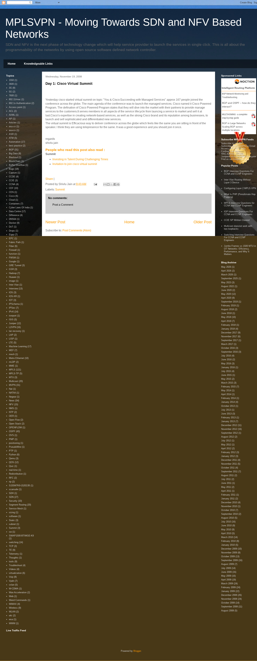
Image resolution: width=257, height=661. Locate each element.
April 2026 (226, 270)
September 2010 (229, 514)
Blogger (137, 651)
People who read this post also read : (75, 150)
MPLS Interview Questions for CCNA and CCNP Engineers (239, 204)
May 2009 (226, 576)
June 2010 (226, 525)
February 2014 (228, 398)
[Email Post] (95, 184)
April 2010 (226, 533)
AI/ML (12, 115)
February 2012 (228, 452)
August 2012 (227, 436)
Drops (12, 230)
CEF (11, 188)
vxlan (11, 584)
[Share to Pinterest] (118, 184)
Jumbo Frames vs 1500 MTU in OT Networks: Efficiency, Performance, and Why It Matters (240, 250)
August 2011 (227, 475)
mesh (12, 354)
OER (11, 416)
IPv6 (11, 311)
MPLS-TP (14, 373)
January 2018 (228, 328)
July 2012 (226, 440)
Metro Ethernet (16, 358)
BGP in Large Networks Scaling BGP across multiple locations (234, 126)
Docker (12, 223)
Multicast (13, 381)
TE (10, 550)
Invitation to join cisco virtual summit (74, 163)
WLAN (12, 611)
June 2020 (226, 290)
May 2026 (226, 267)
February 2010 (228, 541)
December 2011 (229, 460)
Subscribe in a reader (232, 143)
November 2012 (229, 429)
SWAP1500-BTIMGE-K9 (21, 535)
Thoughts (13, 557)
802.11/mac (15, 99)
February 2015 (228, 386)
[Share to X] (111, 184)
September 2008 (229, 606)
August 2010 (227, 517)
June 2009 (226, 572)
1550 (11, 80)
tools (11, 561)
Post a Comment (62, 204)
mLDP (12, 362)
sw (10, 531)
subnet (12, 524)
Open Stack (15, 423)
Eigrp (11, 234)
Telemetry (14, 553)
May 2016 (226, 363)
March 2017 (227, 344)
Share (49, 178)
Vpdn (11, 581)
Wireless (13, 607)
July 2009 (226, 568)
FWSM (12, 257)
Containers (14, 203)
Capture (13, 172)
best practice (15, 145)
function (13, 253)
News (12, 400)
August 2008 (227, 610)
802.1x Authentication (20, 103)
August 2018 (227, 309)
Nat (10, 389)
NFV (11, 404)
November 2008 (229, 599)
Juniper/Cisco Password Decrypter (238, 156)
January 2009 (228, 591)
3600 (11, 84)
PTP (11, 450)
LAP (11, 335)
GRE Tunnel (15, 265)
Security (13, 501)
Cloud (12, 199)
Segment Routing (17, 504)
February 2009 (228, 587)
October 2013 (228, 406)
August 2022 (227, 286)
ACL (11, 111)
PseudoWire (15, 447)
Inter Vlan (14, 284)
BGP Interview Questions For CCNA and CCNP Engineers (239, 172)
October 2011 (228, 467)
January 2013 (228, 421)
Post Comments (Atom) (76, 230)
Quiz (11, 466)
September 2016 (229, 352)
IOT (11, 300)
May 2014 (226, 390)
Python (12, 454)
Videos (12, 569)
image (12, 281)
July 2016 (226, 355)
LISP (11, 338)
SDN (11, 497)
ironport (12, 315)
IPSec (12, 307)
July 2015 (226, 371)
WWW (12, 623)
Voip (11, 577)
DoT (11, 226)
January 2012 (228, 456)
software (13, 516)
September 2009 (229, 560)
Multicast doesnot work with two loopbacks (238, 227)
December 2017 (229, 332)
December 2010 (229, 502)
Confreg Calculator (230, 151)
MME (11, 365)
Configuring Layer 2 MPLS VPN (240, 188)
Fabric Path (15, 242)
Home (12, 63)
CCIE (11, 180)
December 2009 (229, 548)
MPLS (12, 369)
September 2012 (229, 433)
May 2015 (226, 379)
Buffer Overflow (17, 165)
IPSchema (14, 304)
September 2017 (229, 340)
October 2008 (228, 602)
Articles (13, 122)
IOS (11, 292)
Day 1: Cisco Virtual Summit (68, 83)
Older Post (203, 222)
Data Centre (15, 211)
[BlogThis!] (108, 184)
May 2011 (226, 487)
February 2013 (228, 417)
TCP (11, 546)
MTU (11, 377)
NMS (11, 408)
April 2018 (226, 321)
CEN (11, 192)
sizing (12, 512)
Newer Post (55, 222)
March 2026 (227, 274)
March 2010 (227, 537)
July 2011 (226, 479)
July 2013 (226, 410)
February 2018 (228, 325)
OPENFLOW (15, 427)
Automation (14, 141)
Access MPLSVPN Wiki (233, 148)
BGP (11, 149)
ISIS (11, 319)
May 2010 (226, 529)
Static (12, 520)
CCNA (12, 184)
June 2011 (226, 483)
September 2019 (229, 301)
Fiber (11, 246)
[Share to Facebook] (115, 184)
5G (10, 91)
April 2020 (226, 298)
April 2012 (226, 448)
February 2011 (228, 494)
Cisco (12, 196)
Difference (14, 215)
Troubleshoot (15, 565)
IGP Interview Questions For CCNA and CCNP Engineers (238, 213)
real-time (13, 470)
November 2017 (229, 336)
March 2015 (227, 382)
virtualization (15, 573)
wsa (11, 619)
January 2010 (228, 545)
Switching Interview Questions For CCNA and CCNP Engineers (239, 237)
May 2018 (226, 317)
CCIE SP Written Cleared (236, 220)
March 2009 (227, 583)
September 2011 (229, 471)
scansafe (13, 489)
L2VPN (12, 327)
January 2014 (228, 402)
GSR (11, 269)
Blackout (13, 157)
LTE (11, 342)
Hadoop (13, 273)
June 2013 (226, 413)
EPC (11, 238)
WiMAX (13, 604)
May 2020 (226, 294)
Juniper (12, 323)
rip (10, 481)
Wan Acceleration (18, 592)
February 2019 (228, 305)
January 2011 (228, 498)
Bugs (11, 169)
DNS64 (12, 219)
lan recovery (15, 331)
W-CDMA (13, 588)
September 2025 (229, 278)
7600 (11, 95)
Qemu (12, 458)
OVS (11, 435)
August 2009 (227, 564)
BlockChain (14, 161)
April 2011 (226, 491)
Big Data (13, 153)
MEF (11, 350)
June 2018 (226, 313)
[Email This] (105, 184)
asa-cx (12, 130)
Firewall (13, 250)
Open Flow (14, 419)
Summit (60, 189)
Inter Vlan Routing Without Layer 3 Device (237, 181)
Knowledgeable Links (38, 63)
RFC (11, 477)
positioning (14, 443)
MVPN (12, 385)
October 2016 (228, 348)
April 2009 (226, 579)
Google (12, 261)
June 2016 (226, 359)
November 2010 (229, 506)
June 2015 (226, 375)
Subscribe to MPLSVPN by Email (238, 146)
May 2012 (226, 444)
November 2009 (229, 552)
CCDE (12, 176)
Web (11, 596)
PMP (11, 439)
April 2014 (226, 394)
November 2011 (229, 464)
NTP (11, 412)
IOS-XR (13, 296)
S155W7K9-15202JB (19, 485)
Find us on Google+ (231, 159)
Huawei (12, 277)
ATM (11, 138)
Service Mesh (16, 508)
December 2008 (229, 595)
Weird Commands (18, 600)
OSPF (12, 431)
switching (13, 542)
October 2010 (228, 510)
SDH (11, 493)
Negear (12, 396)
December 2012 (229, 425)
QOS (11, 462)
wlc (10, 615)
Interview (13, 288)
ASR (11, 134)
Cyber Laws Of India (19, 207)
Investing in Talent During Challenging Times (80, 159)
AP (10, 118)
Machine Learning (18, 346)
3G (10, 87)
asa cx (12, 126)
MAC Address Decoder (232, 154)
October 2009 (228, 556)
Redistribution (16, 473)
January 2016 (228, 367)
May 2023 (226, 282)
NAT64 (12, 392)
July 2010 (226, 521)
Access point (15, 107)
